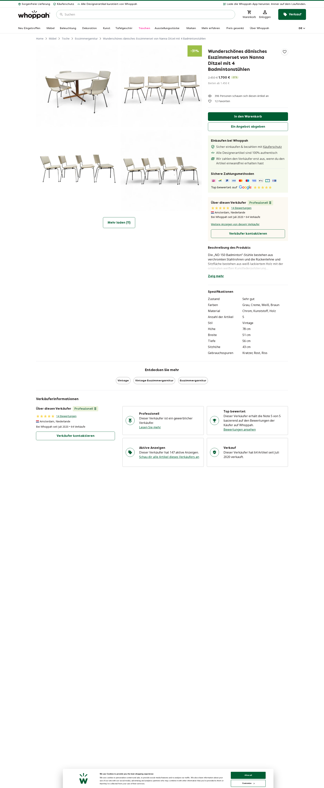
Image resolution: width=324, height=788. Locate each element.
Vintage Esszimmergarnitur (154, 380)
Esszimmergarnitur (86, 38)
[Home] (34, 14)
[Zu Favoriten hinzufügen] (284, 51)
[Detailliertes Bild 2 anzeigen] (161, 86)
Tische (66, 38)
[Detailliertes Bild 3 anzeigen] (77, 170)
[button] (223, 4)
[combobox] (148, 14)
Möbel (52, 38)
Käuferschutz (272, 147)
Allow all (248, 775)
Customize (246, 783)
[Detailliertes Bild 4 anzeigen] (161, 170)
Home (40, 38)
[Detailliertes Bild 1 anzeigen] (77, 86)
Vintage (123, 380)
